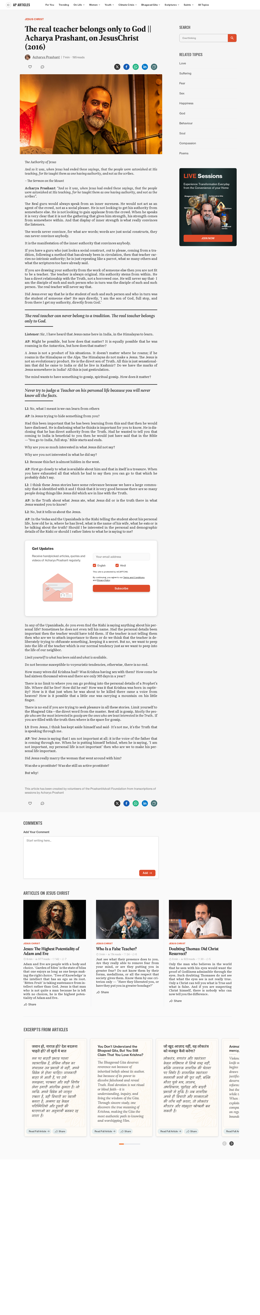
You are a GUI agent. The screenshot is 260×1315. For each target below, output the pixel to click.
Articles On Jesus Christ (46, 893)
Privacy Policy (103, 580)
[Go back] (8, 5)
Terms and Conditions (134, 577)
